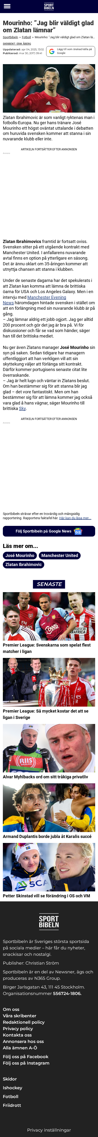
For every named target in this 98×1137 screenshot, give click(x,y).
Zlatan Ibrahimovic (23, 564)
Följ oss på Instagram (26, 1063)
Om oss (11, 1009)
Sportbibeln (10, 37)
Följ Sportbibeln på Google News (43, 531)
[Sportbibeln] (49, 6)
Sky (22, 408)
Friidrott (12, 1105)
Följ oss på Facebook (25, 1056)
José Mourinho (19, 555)
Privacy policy (18, 1028)
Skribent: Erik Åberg (17, 43)
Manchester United (59, 555)
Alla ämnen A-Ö (20, 1048)
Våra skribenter (19, 1015)
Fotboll (26, 37)
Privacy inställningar (49, 1130)
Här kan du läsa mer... (75, 518)
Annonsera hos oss (23, 1041)
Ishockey (12, 1087)
